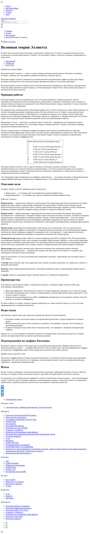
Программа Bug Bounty (15, 426)
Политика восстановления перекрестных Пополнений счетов (30, 434)
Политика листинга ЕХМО (17, 428)
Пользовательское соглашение (18, 445)
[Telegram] (45, 392)
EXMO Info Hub (12, 443)
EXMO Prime (11, 422)
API (7, 461)
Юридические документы (16, 417)
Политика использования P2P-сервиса (21, 415)
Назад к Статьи (9, 42)
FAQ (7, 15)
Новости (9, 10)
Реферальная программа (15, 465)
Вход (3, 19)
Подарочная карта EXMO (16, 472)
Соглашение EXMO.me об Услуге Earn (21, 419)
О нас (8, 438)
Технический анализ (14, 399)
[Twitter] (45, 389)
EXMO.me (10, 63)
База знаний (10, 61)
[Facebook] (45, 386)
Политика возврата (13, 436)
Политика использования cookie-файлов (22, 432)
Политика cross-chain (14, 517)
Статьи (8, 12)
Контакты (9, 441)
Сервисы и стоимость (14, 430)
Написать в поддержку (15, 482)
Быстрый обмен (12, 8)
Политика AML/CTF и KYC (17, 510)
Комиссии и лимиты (14, 484)
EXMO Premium (12, 463)
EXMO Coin (10, 470)
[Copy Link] (45, 395)
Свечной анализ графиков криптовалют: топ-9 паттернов (29, 407)
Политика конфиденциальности (18, 453)
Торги (8, 6)
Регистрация (10, 19)
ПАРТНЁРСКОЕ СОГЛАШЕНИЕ (19, 447)
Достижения (11, 424)
